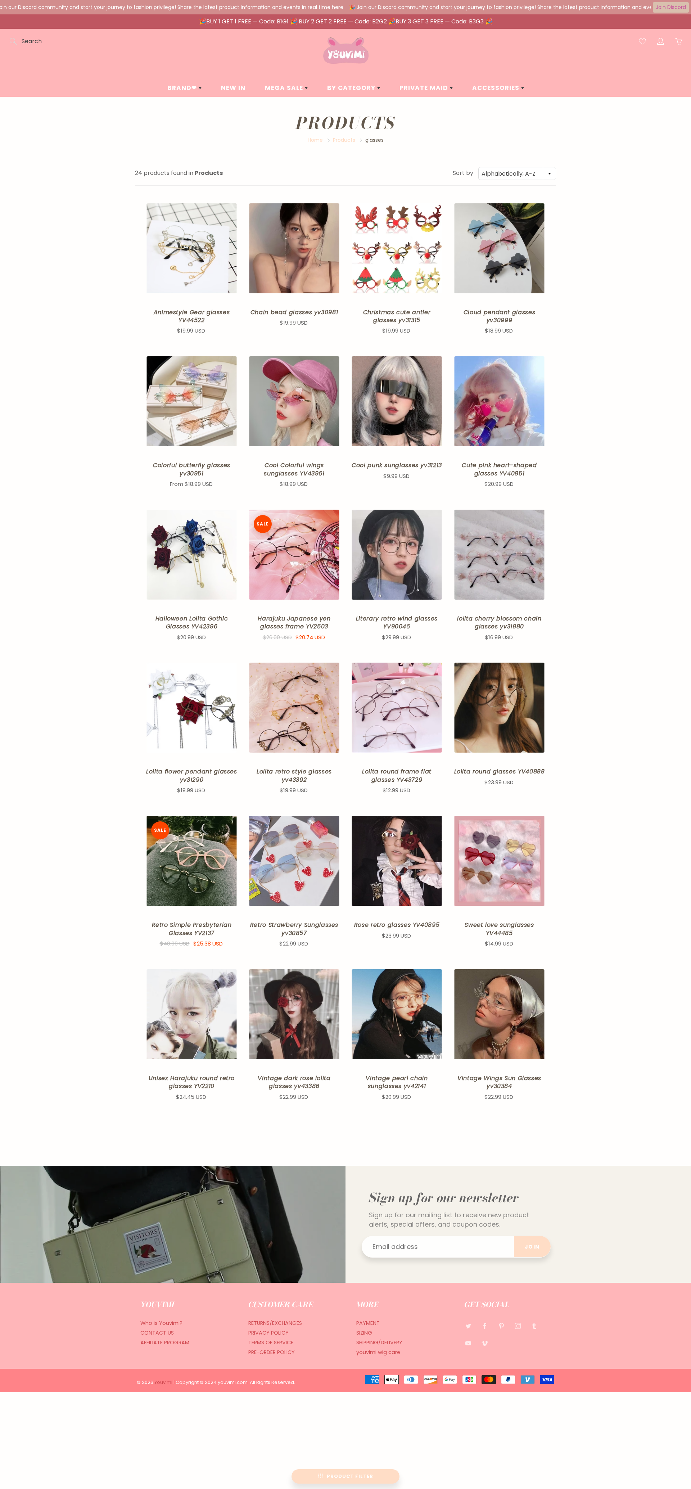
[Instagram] (517, 1325)
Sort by (463, 173)
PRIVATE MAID (424, 88)
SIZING (364, 1332)
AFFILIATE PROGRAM (164, 1342)
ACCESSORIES (496, 88)
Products (344, 140)
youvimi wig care (378, 1352)
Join (532, 1246)
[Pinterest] (501, 1325)
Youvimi (163, 1382)
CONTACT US (157, 1332)
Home (315, 140)
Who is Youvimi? (161, 1323)
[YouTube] (468, 1343)
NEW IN (233, 88)
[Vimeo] (484, 1343)
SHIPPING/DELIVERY (379, 1342)
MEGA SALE (285, 88)
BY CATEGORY (352, 88)
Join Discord (671, 7)
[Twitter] (468, 1325)
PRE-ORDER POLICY (271, 1352)
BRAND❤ (183, 88)
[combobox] (517, 173)
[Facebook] (484, 1325)
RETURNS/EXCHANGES (275, 1323)
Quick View (192, 248)
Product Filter (350, 1476)
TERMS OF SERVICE (270, 1342)
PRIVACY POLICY (268, 1332)
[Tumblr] (534, 1325)
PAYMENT (368, 1323)
